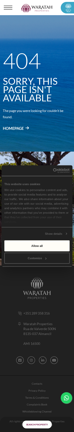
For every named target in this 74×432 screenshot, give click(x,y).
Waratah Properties (38, 324)
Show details (53, 233)
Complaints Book (37, 404)
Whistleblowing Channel (37, 411)
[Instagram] (31, 360)
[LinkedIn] (42, 360)
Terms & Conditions (37, 397)
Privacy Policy (36, 390)
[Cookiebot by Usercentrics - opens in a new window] (53, 170)
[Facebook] (20, 360)
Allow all (37, 245)
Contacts (37, 383)
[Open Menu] (8, 7)
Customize (35, 258)
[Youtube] (54, 360)
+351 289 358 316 (36, 313)
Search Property (37, 424)
